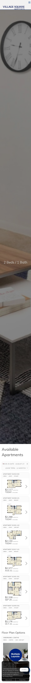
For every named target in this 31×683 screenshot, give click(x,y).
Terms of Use (8, 679)
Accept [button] (24, 669)
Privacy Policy (22, 679)
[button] (27, 464)
